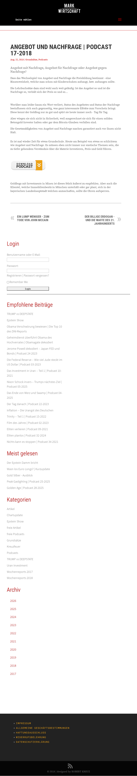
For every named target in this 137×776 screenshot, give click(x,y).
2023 (13, 625)
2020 (13, 649)
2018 (13, 665)
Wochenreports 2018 (20, 578)
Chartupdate (15, 515)
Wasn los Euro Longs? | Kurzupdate (28, 469)
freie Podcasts (15, 534)
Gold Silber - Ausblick (20, 475)
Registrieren (14, 275)
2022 (13, 633)
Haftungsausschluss (31, 732)
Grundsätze (31, 59)
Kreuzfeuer (13, 546)
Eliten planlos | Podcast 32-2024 (26, 435)
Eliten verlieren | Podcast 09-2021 (27, 429)
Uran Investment (17, 565)
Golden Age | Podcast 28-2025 (25, 488)
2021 (13, 641)
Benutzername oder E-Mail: (23, 255)
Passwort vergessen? (36, 275)
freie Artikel (14, 528)
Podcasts (43, 59)
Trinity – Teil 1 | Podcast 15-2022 (26, 416)
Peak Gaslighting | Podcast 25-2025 (28, 481)
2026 (13, 601)
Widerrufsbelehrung (31, 737)
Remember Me (19, 282)
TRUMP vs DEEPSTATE (20, 314)
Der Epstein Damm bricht (22, 463)
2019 (13, 657)
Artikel (11, 509)
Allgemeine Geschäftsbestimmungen (43, 727)
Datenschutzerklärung (32, 741)
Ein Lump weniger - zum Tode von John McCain (33, 218)
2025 (13, 609)
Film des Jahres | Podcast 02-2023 (28, 423)
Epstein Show (15, 320)
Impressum (23, 723)
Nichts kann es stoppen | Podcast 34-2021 (32, 442)
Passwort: (13, 266)
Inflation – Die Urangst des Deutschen (30, 410)
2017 (13, 674)
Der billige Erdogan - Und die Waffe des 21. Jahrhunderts (100, 220)
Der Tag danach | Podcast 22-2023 (28, 404)
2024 (13, 617)
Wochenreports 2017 (20, 572)
